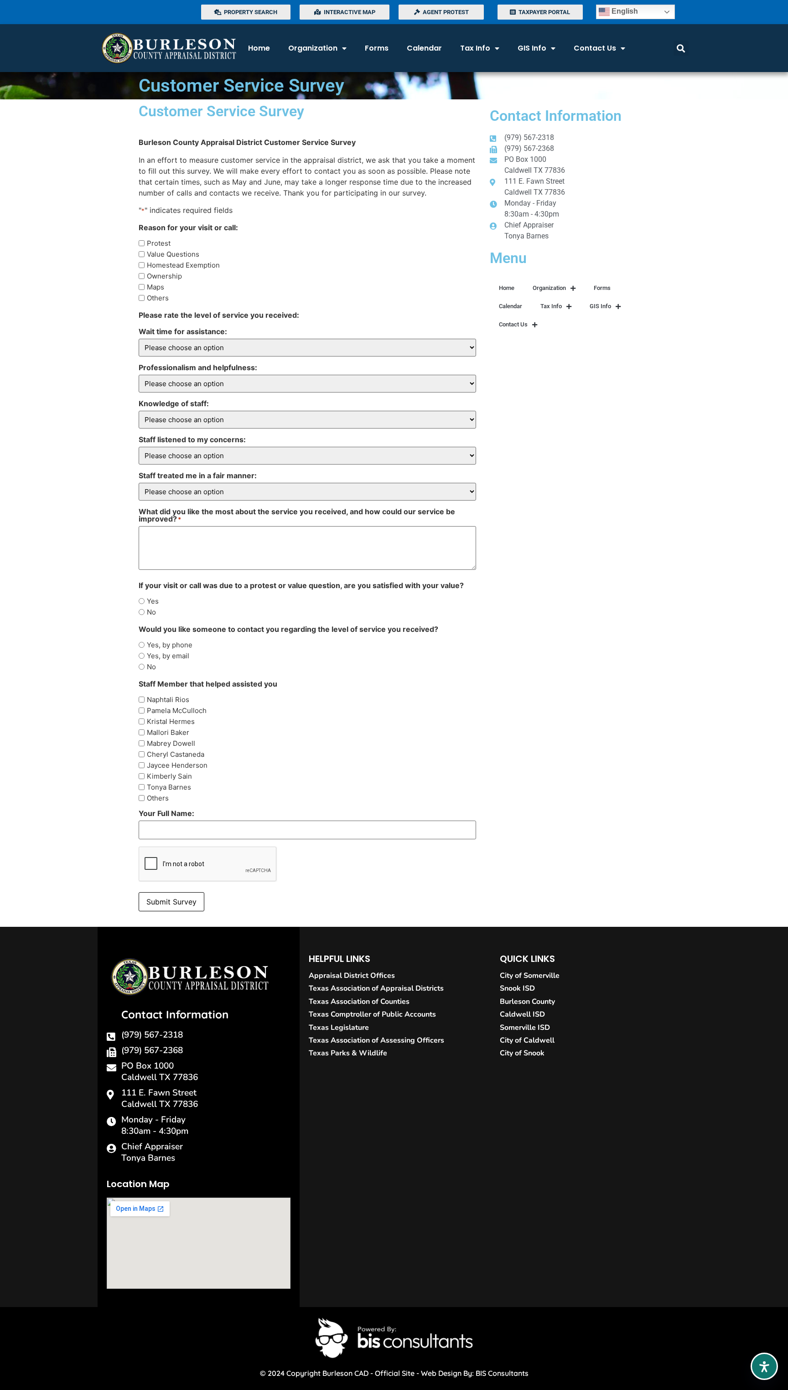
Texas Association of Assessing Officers (376, 1040)
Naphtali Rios (168, 699)
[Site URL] (168, 48)
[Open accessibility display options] (764, 1366)
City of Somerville (530, 976)
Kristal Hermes (171, 721)
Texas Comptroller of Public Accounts (372, 1014)
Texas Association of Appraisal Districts (376, 988)
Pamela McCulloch (177, 710)
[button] (681, 48)
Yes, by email (168, 655)
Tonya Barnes (169, 787)
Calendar (424, 48)
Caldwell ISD (522, 1014)
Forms (377, 48)
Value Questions (173, 254)
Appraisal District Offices (352, 976)
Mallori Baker (168, 732)
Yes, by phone (169, 644)
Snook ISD (517, 988)
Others (158, 298)
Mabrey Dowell (171, 743)
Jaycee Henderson (177, 765)
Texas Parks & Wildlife (348, 1053)
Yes (153, 601)
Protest (159, 243)
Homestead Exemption (183, 265)
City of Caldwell (527, 1040)
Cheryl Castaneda (175, 754)
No (151, 612)
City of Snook (522, 1053)
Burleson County (527, 1002)
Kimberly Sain (169, 776)
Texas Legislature (339, 1028)
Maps (155, 287)
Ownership (164, 276)
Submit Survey (171, 901)
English (624, 11)
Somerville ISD (525, 1028)
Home (259, 48)
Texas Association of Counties (359, 1002)
